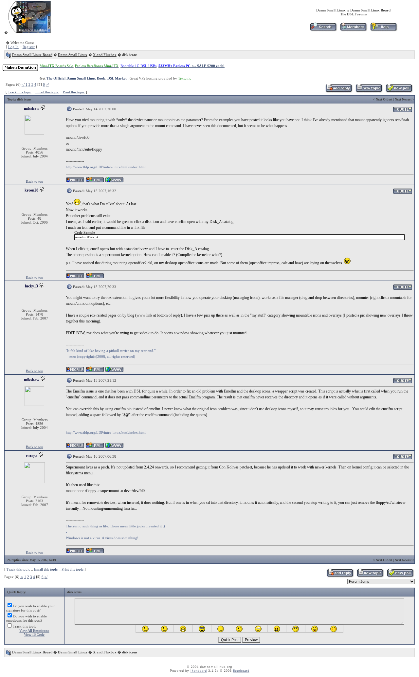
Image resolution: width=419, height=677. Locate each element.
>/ (47, 84)
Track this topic (19, 92)
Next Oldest (384, 99)
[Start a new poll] (398, 91)
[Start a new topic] (368, 91)
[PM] (94, 181)
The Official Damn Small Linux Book (75, 78)
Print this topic (74, 92)
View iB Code (34, 634)
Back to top (34, 181)
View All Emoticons (34, 630)
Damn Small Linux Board (370, 10)
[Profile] (75, 181)
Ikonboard (199, 670)
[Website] (114, 181)
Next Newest (403, 99)
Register (29, 47)
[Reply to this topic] (338, 91)
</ (23, 84)
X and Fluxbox (105, 55)
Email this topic (47, 92)
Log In (13, 47)
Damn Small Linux (331, 10)
